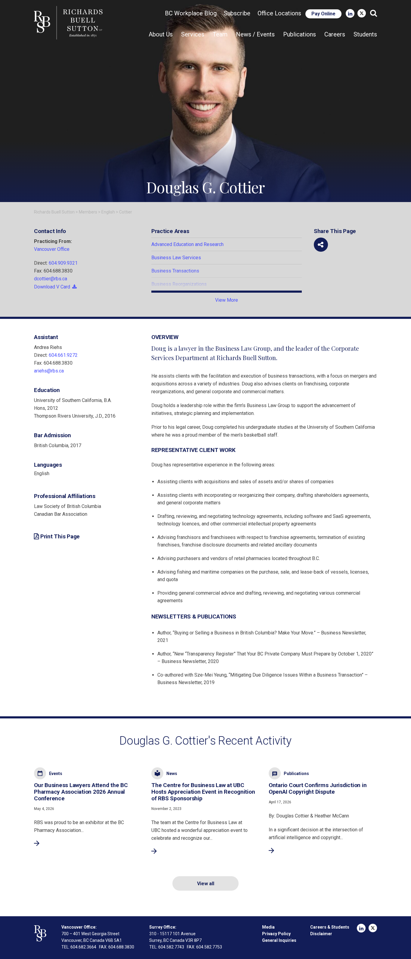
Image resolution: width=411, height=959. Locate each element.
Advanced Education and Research (187, 244)
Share (321, 245)
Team (220, 34)
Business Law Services (176, 257)
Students (365, 34)
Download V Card (52, 287)
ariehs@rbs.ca (49, 371)
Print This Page (60, 536)
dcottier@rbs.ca (50, 279)
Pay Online (323, 14)
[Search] (373, 13)
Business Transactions (175, 271)
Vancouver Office (52, 249)
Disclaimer (321, 933)
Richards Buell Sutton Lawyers (69, 23)
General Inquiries (279, 940)
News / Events (255, 34)
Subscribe (237, 13)
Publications (299, 34)
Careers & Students (329, 927)
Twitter (361, 13)
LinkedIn (350, 13)
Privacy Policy (276, 933)
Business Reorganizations (179, 284)
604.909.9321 (63, 263)
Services (192, 34)
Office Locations (279, 13)
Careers (334, 34)
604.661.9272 (63, 355)
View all (205, 883)
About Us (161, 34)
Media (268, 927)
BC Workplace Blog (191, 13)
